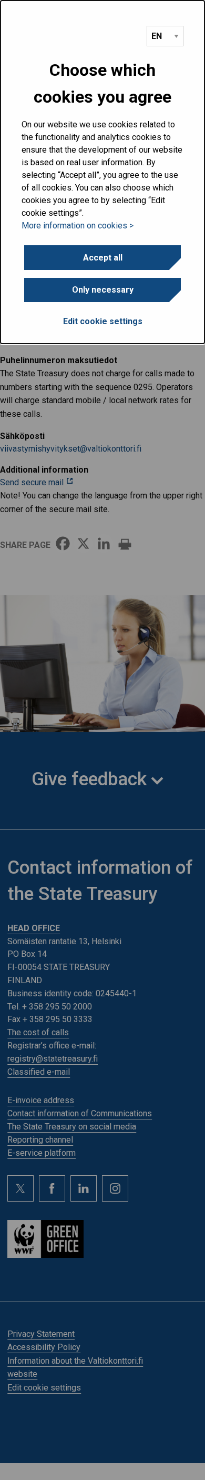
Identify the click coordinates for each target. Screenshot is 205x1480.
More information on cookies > (78, 226)
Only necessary (103, 290)
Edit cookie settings (102, 321)
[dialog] (102, 172)
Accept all (102, 258)
